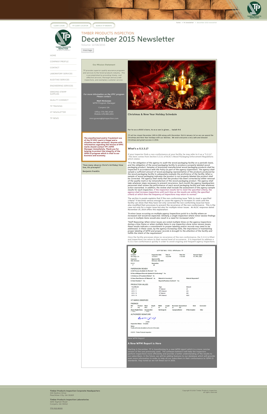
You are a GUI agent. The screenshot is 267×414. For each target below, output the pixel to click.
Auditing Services (59, 80)
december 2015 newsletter (207, 22)
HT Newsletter (58, 112)
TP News (54, 118)
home (178, 22)
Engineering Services (61, 86)
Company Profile (59, 61)
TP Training (56, 106)
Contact (54, 67)
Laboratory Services (61, 73)
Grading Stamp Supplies (58, 93)
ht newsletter (189, 22)
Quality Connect (59, 100)
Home (53, 55)
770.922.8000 (56, 408)
